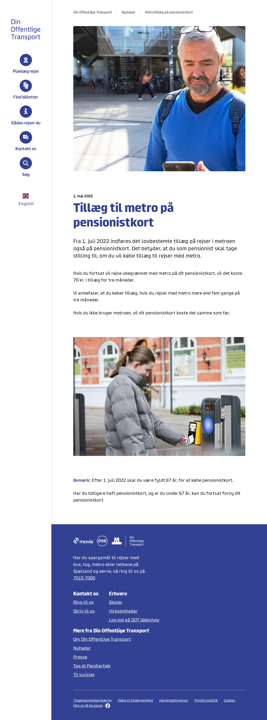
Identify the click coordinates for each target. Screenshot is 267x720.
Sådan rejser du (25, 122)
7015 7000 (84, 577)
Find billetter (25, 96)
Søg (25, 174)
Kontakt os (25, 148)
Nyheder (128, 12)
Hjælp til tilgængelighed (135, 700)
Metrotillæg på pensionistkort (169, 12)
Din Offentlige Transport (92, 12)
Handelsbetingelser (173, 700)
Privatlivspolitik (206, 700)
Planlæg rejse (26, 71)
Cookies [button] (229, 700)
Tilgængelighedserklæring (92, 700)
